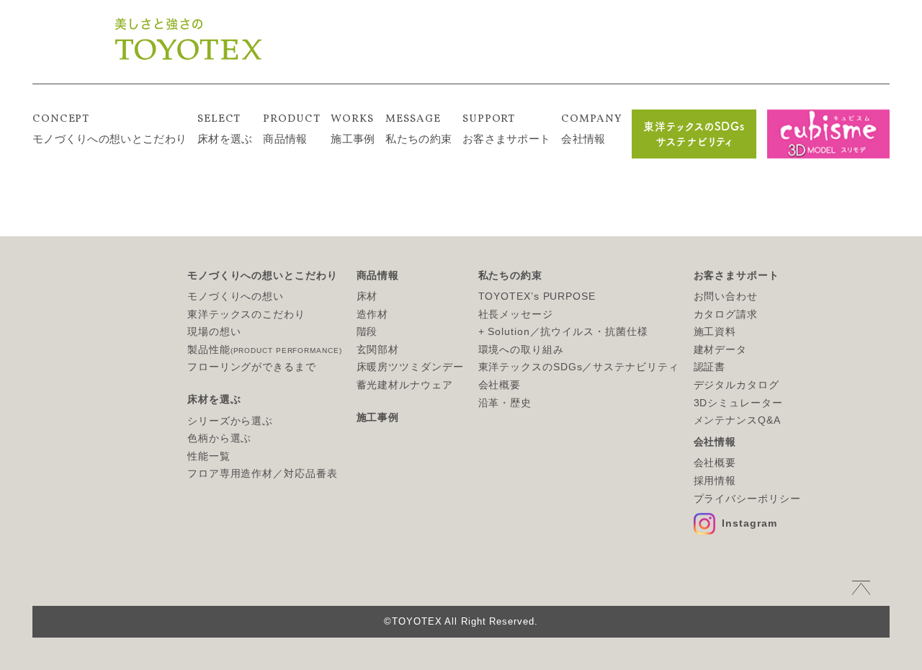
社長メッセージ (515, 314)
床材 (367, 296)
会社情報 (591, 128)
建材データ (721, 349)
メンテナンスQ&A (737, 420)
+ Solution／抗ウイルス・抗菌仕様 (563, 331)
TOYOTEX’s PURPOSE (537, 296)
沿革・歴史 (505, 402)
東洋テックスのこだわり (246, 314)
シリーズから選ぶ (230, 420)
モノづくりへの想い (235, 296)
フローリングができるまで (251, 366)
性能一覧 (208, 456)
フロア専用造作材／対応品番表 (262, 473)
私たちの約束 (418, 128)
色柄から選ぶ (219, 438)
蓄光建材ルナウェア (405, 384)
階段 (367, 331)
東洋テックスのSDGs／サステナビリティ (578, 366)
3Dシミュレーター (738, 402)
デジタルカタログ (736, 384)
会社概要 (500, 384)
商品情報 (291, 128)
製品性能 (264, 349)
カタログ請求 (726, 314)
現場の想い (214, 331)
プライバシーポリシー (747, 498)
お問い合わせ (726, 296)
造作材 (373, 314)
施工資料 (715, 331)
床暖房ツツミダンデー (410, 366)
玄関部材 (378, 349)
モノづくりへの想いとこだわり (109, 128)
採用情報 (715, 480)
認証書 (710, 366)
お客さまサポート (506, 128)
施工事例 (353, 128)
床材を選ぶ (225, 128)
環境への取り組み (521, 349)
